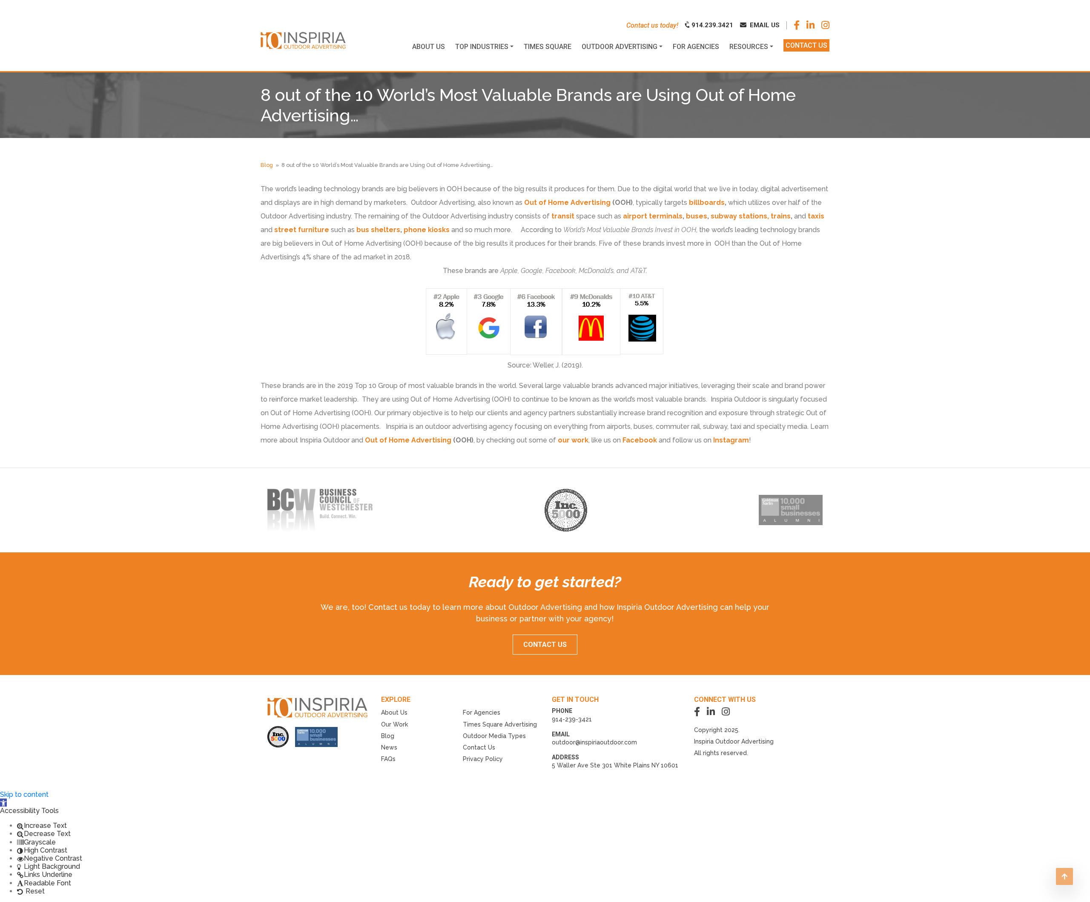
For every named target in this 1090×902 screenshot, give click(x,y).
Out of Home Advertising (567, 202)
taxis (816, 216)
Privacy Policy (483, 758)
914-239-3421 (572, 719)
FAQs (388, 758)
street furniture (301, 230)
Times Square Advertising (500, 724)
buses (696, 216)
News (389, 747)
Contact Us (479, 747)
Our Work (394, 724)
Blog (267, 165)
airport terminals (653, 216)
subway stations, (741, 216)
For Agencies (481, 712)
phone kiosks (427, 230)
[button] (3, 803)
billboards (707, 202)
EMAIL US (764, 25)
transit (562, 216)
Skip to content (24, 794)
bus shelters (378, 230)
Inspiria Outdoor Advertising (734, 741)
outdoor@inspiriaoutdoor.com (594, 742)
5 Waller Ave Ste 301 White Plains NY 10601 (615, 765)
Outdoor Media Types (494, 736)
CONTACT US (545, 645)
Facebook (640, 440)
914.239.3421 (711, 25)
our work (573, 440)
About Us (394, 712)
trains (781, 216)
